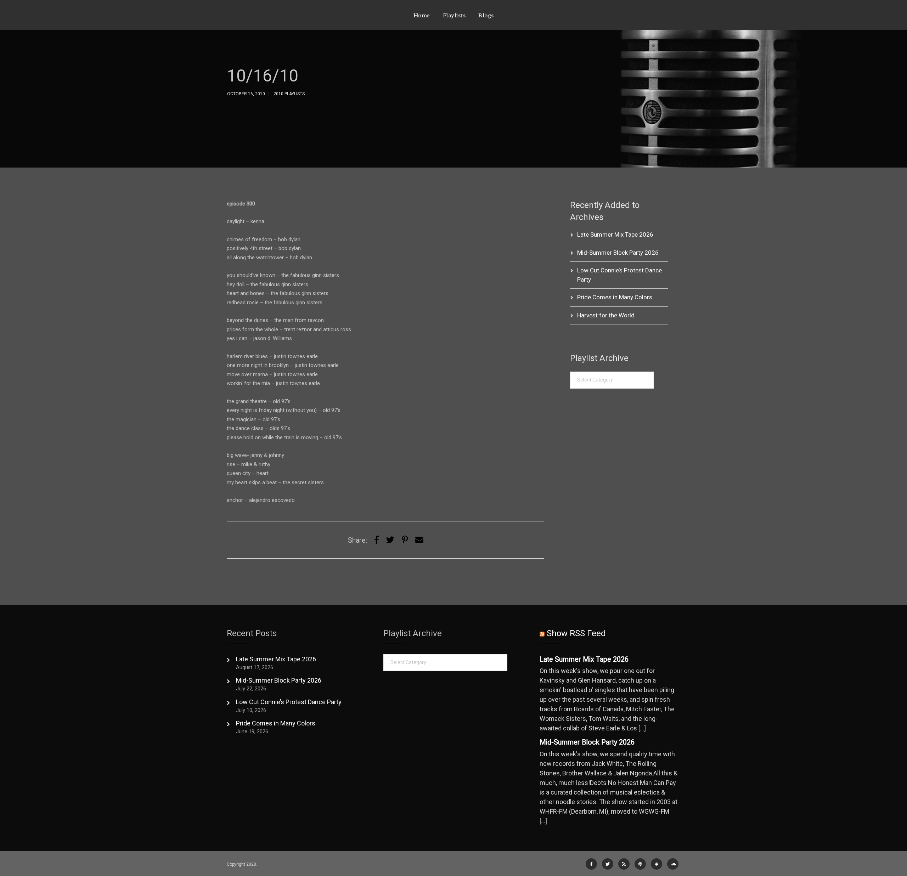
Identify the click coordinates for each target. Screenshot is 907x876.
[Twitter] (390, 540)
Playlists (454, 14)
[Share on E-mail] (419, 540)
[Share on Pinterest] (405, 540)
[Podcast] (640, 864)
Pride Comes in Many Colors (614, 297)
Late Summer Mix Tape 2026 (615, 234)
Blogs (486, 14)
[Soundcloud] (672, 864)
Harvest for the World (606, 315)
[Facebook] (591, 864)
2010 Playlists (289, 93)
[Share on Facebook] (376, 540)
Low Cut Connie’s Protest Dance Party (289, 702)
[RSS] (624, 864)
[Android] (656, 864)
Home (421, 14)
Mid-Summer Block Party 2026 (618, 252)
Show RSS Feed (576, 633)
